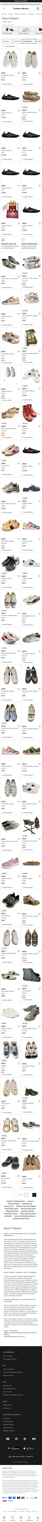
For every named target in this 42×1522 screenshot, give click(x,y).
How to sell (7, 1385)
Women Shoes (20, 14)
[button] (38, 8)
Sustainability (8, 1421)
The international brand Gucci (13, 1239)
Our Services (8, 1352)
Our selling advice (9, 1388)
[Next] (26, 1195)
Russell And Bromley (21, 1218)
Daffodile (8, 1216)
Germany (28, 1511)
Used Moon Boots (11, 1208)
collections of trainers (11, 1321)
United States (21, 1511)
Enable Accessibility (21, 1)
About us (6, 1418)
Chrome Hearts (14, 1203)
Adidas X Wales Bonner (16, 1201)
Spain (33, 1511)
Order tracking (8, 1369)
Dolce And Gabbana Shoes (24, 1216)
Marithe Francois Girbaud (26, 1206)
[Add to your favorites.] (18, 73)
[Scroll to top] (34, 1195)
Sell (5, 1382)
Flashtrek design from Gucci (14, 1336)
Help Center (7, 1405)
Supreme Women (27, 1211)
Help (5, 1401)
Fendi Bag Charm (10, 1213)
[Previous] (15, 1195)
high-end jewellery (20, 1315)
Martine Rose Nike (28, 1208)
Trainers (31, 14)
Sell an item (7, 1392)
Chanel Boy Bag (12, 1211)
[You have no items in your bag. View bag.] (38, 8)
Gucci (10, 14)
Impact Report (8, 1424)
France (5, 1511)
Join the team (8, 1427)
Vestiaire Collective (11, 1415)
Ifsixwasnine (27, 1203)
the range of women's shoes (18, 1276)
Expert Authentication (29, 243)
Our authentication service (13, 1372)
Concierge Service (10, 1359)
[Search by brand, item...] (4, 8)
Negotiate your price (8, 243)
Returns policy (8, 1375)
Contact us (7, 1408)
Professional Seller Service (13, 1395)
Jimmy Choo (9, 1206)
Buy (4, 1365)
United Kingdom (12, 1511)
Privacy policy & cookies (20, 1462)
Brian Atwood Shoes (28, 1213)
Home (4, 14)
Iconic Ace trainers (11, 1330)
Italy (37, 1511)
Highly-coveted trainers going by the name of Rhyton (20, 1333)
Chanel (30, 1201)
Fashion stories (8, 1431)
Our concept (7, 1356)
